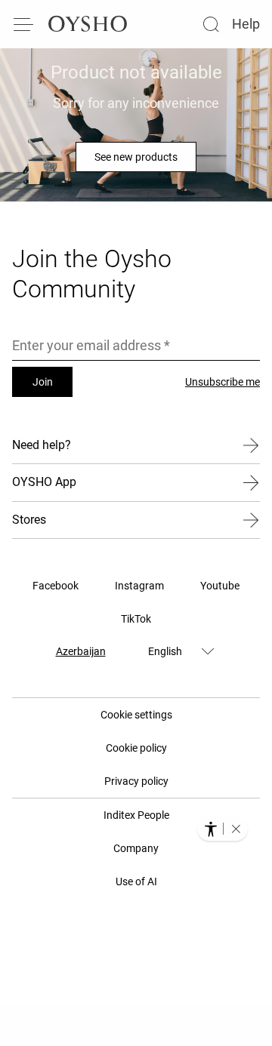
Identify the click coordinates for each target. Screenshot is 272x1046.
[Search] (211, 24)
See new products (136, 157)
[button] (236, 829)
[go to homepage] (87, 24)
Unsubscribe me (222, 382)
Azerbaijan (81, 651)
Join (42, 382)
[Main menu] (24, 24)
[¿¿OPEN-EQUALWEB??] (222, 829)
